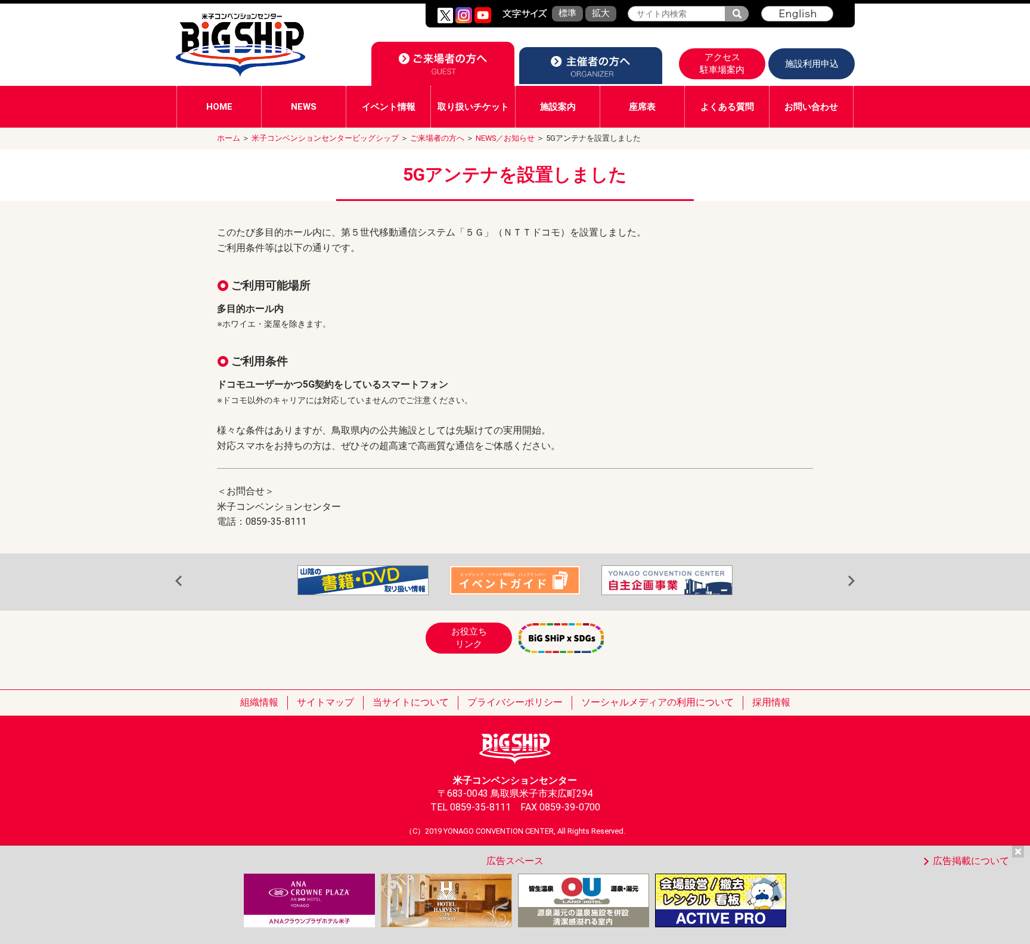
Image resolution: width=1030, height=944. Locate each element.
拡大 (601, 13)
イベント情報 (388, 106)
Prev (178, 581)
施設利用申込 (812, 63)
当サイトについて (411, 702)
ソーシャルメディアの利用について (657, 702)
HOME (219, 106)
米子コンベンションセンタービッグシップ (325, 138)
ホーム (228, 138)
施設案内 (558, 106)
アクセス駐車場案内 (722, 63)
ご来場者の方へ (437, 138)
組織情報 (259, 702)
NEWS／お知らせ (505, 138)
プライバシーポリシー (515, 702)
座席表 (642, 106)
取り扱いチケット (473, 106)
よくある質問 (727, 106)
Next (851, 581)
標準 (567, 13)
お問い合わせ (811, 106)
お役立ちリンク (469, 637)
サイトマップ (325, 702)
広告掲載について (971, 860)
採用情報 (771, 702)
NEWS (304, 106)
